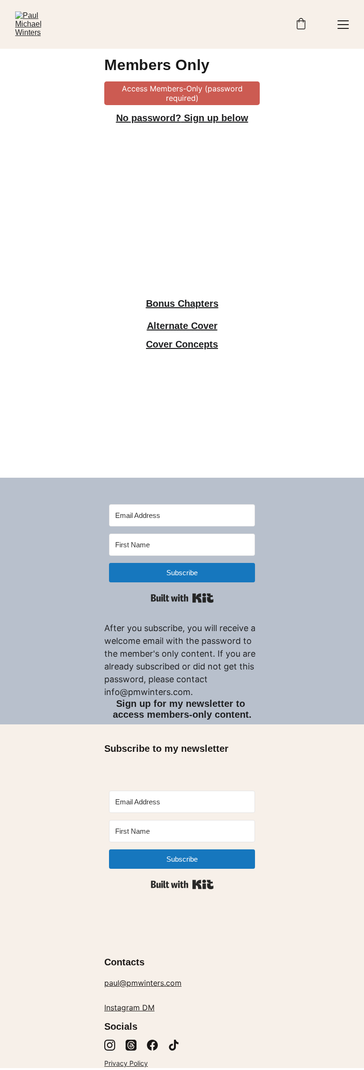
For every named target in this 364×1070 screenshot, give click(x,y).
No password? (148, 118)
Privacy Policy (126, 1063)
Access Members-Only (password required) (182, 93)
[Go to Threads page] (131, 1045)
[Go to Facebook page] (152, 1045)
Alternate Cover (182, 326)
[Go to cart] (301, 25)
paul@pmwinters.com (143, 983)
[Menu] (343, 24)
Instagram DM (129, 1007)
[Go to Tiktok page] (173, 1045)
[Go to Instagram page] (109, 1045)
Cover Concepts (182, 344)
